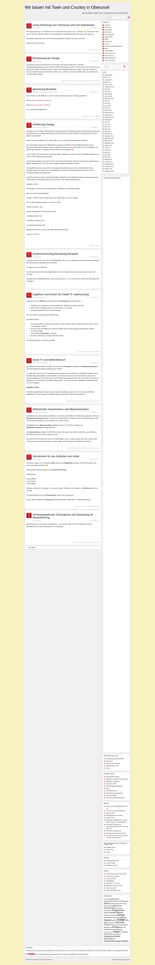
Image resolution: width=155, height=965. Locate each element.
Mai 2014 (107, 126)
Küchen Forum (110, 818)
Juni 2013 (107, 150)
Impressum (109, 761)
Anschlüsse (36, 362)
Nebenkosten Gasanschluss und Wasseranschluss (61, 409)
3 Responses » (94, 362)
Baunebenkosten (37, 28)
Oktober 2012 (108, 169)
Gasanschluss (78, 448)
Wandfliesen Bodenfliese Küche (115, 798)
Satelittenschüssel (110, 929)
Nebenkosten (96, 351)
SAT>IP (122, 927)
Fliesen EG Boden (111, 795)
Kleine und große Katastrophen (113, 46)
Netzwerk (119, 922)
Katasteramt (71, 80)
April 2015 (107, 105)
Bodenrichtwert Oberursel (112, 901)
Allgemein (35, 297)
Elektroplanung (119, 908)
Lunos (109, 922)
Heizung (106, 44)
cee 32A (83, 506)
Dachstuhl (123, 903)
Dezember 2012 (109, 164)
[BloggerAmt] (75, 954)
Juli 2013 (107, 148)
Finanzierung (108, 41)
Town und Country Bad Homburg (115, 811)
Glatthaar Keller (110, 847)
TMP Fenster (110, 849)
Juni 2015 (107, 103)
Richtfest (125, 925)
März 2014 (107, 131)
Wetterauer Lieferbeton (112, 781)
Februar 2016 (108, 94)
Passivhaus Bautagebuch (113, 831)
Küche (106, 48)
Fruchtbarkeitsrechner (112, 860)
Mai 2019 (107, 77)
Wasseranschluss (95, 448)
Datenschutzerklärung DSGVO (115, 759)
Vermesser (97, 49)
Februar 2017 (108, 84)
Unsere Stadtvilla (111, 878)
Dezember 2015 (109, 98)
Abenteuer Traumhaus (112, 876)
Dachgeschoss (114, 903)
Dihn (45, 373)
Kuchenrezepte (110, 863)
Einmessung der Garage (46, 58)
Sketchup (119, 929)
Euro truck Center (111, 784)
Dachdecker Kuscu (111, 790)
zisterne (97, 401)
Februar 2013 (108, 159)
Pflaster (107, 925)
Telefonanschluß (108, 932)
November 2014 (109, 112)
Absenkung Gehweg (94, 116)
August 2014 (108, 119)
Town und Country (109, 60)
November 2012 (109, 166)
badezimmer (114, 899)
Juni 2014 (107, 124)
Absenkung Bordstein (44, 89)
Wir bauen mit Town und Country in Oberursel (67, 7)
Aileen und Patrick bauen (113, 890)
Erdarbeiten (108, 910)
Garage (98, 245)
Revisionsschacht (86, 401)
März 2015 (107, 108)
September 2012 (109, 171)
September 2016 (109, 87)
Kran (58, 140)
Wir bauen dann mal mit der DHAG (116, 833)
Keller (121, 919)
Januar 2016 (108, 96)
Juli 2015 (107, 101)
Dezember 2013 (109, 136)
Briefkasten (125, 901)
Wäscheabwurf (109, 939)
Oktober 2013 (108, 141)
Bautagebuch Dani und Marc (114, 815)
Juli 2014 (107, 122)
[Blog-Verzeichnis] (30, 954)
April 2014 (107, 129)
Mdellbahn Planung (112, 865)
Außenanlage (36, 92)
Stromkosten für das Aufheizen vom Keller (56, 456)
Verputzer (109, 936)
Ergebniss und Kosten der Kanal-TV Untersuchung (61, 294)
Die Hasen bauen (111, 888)
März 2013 (107, 157)
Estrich (106, 913)
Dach (106, 903)
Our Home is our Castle (113, 883)
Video (108, 768)
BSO (95, 133)
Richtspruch (108, 927)
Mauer (113, 922)
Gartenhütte (108, 917)
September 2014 (109, 117)
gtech (107, 788)
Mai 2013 (107, 152)
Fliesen (119, 912)
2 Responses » (94, 297)
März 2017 (107, 82)
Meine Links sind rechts (113, 763)
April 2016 (107, 91)
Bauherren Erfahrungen (41, 954)
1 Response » (94, 127)
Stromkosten (96, 506)
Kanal (74, 401)
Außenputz (107, 899)
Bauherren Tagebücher (63, 954)
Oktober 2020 (108, 75)
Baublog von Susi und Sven (114, 885)
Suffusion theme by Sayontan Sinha (121, 959)
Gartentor (115, 917)
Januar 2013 (108, 162)
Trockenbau (124, 932)
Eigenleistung (45, 127)
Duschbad (107, 906)
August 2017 (108, 80)
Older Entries (32, 547)
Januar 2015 (108, 110)
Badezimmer (108, 32)
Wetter (93, 401)
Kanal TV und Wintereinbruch (49, 359)
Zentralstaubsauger (112, 941)
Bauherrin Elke (110, 813)
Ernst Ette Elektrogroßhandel (114, 786)
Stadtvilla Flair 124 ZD (112, 766)
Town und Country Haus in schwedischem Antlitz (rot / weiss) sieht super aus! (117, 826)
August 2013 (108, 145)
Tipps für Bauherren (110, 58)
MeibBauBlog (110, 881)
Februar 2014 (108, 133)
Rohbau (116, 927)
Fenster (112, 913)
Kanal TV (90, 351)
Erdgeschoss (118, 910)
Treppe (108, 852)
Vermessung (96, 80)
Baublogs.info (53, 954)
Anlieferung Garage (43, 124)
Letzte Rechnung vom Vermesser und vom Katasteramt (63, 25)
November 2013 (109, 138)
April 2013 (107, 155)
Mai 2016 (107, 89)
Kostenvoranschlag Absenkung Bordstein (55, 253)
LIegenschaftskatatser (80, 80)
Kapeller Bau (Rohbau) (113, 776)
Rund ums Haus (53, 92)
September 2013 (109, 143)
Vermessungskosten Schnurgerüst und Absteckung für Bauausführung (63, 516)
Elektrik (106, 39)
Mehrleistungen (108, 51)
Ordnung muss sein (110, 53)
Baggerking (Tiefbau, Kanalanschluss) (117, 779)
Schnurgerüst (89, 542)
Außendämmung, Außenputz (114, 793)
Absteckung (83, 542)
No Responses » (94, 28)
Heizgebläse (89, 506)
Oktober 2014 (108, 115)
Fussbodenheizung (110, 915)
